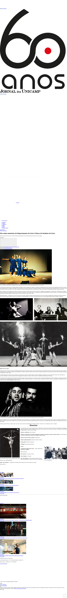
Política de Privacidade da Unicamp (20, 588)
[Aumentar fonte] (8, 194)
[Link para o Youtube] (55, 210)
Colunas (3, 225)
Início (1, 229)
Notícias (3, 223)
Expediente (4, 222)
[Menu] (8, 7)
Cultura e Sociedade (3, 230)
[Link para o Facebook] (8, 210)
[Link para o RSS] (8, 218)
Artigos (3, 226)
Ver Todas (2, 472)
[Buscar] (8, 186)
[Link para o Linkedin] (24, 210)
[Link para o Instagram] (40, 210)
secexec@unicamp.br (3, 563)
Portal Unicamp (4, 220)
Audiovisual (4, 224)
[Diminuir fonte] (24, 194)
